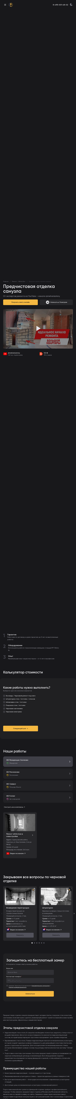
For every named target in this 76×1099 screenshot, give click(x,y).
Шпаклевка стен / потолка (16, 702)
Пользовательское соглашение (41, 985)
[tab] (32, 943)
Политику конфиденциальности (17, 987)
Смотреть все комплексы (13, 807)
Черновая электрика (14, 712)
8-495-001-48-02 (60, 5)
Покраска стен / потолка (15, 705)
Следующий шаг (19, 728)
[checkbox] (4, 696)
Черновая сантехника (14, 708)
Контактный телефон (13, 976)
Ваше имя (9, 968)
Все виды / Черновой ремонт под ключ (20, 696)
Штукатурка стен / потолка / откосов (20, 699)
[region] (38, 913)
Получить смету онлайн (20, 302)
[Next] (74, 913)
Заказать (20, 935)
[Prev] (2, 913)
